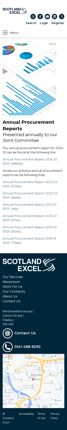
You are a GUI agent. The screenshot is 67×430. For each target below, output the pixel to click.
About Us (10, 296)
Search (31, 23)
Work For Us (12, 287)
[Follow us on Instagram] (33, 16)
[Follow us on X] (61, 16)
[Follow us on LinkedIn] (54, 16)
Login (44, 23)
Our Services (13, 277)
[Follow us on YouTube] (47, 16)
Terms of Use (41, 416)
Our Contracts (14, 291)
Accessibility (26, 413)
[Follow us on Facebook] (40, 16)
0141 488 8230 (27, 347)
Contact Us (11, 301)
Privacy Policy (55, 416)
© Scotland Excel (8, 418)
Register (58, 23)
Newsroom (11, 282)
